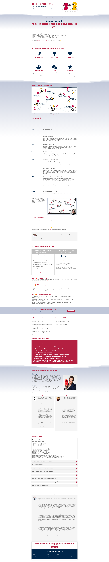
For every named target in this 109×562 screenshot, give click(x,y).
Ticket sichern (54, 547)
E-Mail (57, 488)
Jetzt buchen (43, 272)
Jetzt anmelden (71, 310)
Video (54, 114)
